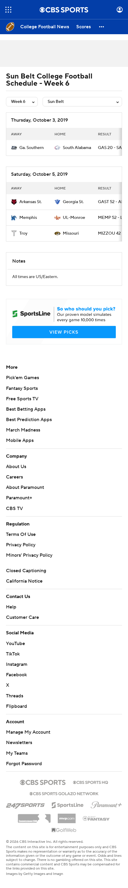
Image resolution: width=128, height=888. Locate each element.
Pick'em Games (22, 378)
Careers (14, 477)
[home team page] (14, 148)
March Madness (23, 430)
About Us (16, 467)
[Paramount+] (106, 804)
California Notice (24, 581)
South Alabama (77, 147)
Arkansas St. (30, 202)
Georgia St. (73, 202)
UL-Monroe (74, 217)
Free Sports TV (22, 399)
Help (11, 607)
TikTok (13, 654)
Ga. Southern (31, 147)
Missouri (71, 233)
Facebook (16, 675)
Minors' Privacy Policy (29, 555)
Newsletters (19, 743)
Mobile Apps (20, 440)
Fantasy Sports (22, 388)
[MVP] (67, 816)
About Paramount (25, 487)
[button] (8, 9)
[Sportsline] (68, 804)
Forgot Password (24, 764)
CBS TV (14, 509)
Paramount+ (19, 498)
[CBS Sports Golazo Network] (64, 793)
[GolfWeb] (64, 830)
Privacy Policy (20, 545)
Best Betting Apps (26, 409)
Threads (14, 696)
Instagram (16, 664)
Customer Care (22, 617)
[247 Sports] (25, 804)
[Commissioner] (34, 816)
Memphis (28, 217)
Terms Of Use (21, 534)
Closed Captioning (26, 571)
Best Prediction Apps (29, 420)
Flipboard (16, 706)
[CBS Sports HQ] (90, 782)
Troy (23, 233)
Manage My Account (28, 732)
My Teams (17, 753)
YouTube (15, 644)
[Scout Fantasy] (96, 818)
